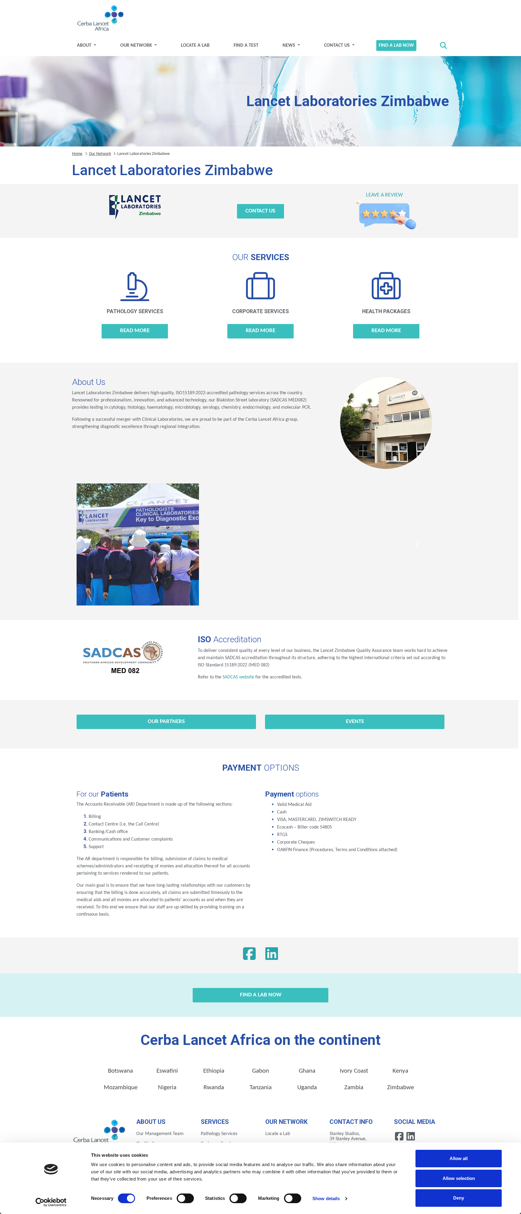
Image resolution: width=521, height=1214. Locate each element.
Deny (458, 1197)
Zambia (353, 1087)
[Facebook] (249, 955)
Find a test (246, 45)
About (85, 45)
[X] (271, 955)
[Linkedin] (411, 1136)
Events (355, 722)
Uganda (307, 1087)
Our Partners (166, 722)
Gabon (260, 1071)
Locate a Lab (195, 45)
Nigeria (167, 1087)
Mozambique (120, 1087)
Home (77, 154)
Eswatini (167, 1071)
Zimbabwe (400, 1087)
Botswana (120, 1071)
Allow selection (459, 1178)
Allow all (459, 1158)
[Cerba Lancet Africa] (99, 18)
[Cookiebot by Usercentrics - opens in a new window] (51, 1202)
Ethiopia (213, 1071)
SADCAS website (238, 677)
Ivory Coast (354, 1071)
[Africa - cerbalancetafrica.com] (99, 1133)
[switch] (185, 1198)
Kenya (400, 1071)
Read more (135, 331)
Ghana (307, 1071)
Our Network (136, 45)
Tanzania (261, 1087)
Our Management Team (160, 1133)
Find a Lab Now (396, 45)
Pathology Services (219, 1133)
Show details (326, 1198)
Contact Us (337, 45)
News (289, 45)
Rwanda (214, 1087)
